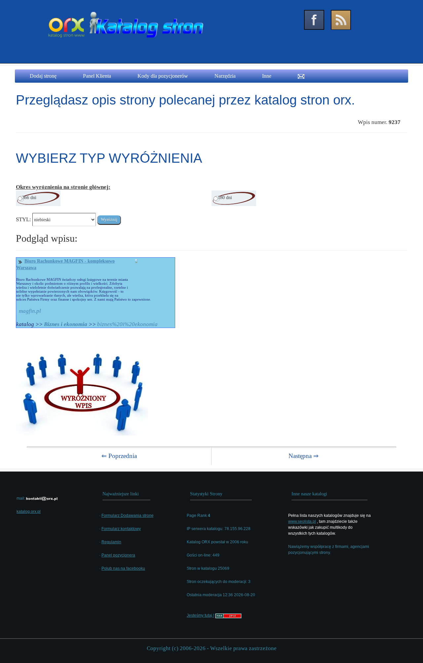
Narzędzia (225, 76)
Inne (266, 76)
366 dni (29, 197)
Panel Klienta (97, 76)
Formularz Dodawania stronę (127, 515)
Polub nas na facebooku (123, 568)
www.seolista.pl (302, 521)
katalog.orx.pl (29, 511)
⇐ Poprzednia (119, 455)
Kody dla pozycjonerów (162, 76)
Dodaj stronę (43, 76)
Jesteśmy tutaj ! (200, 615)
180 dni (225, 197)
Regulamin (111, 542)
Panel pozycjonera (118, 555)
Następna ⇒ (303, 455)
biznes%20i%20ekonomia (127, 324)
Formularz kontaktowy (121, 528)
